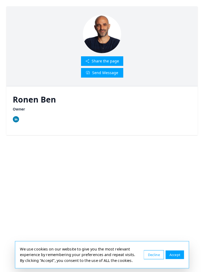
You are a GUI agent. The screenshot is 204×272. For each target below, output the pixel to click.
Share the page (105, 60)
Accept (174, 254)
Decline (154, 254)
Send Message (105, 72)
